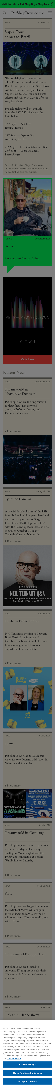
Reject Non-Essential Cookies (27, 1073)
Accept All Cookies (27, 1081)
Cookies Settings (27, 1064)
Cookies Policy (14, 1058)
